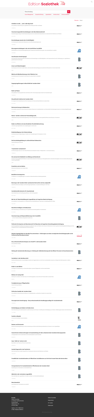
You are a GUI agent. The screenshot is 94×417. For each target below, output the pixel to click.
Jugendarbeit (48, 14)
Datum (81, 20)
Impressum (50, 405)
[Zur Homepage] (47, 3)
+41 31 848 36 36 (19, 408)
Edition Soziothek (52, 397)
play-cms (47, 412)
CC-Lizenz (50, 402)
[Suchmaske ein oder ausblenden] (91, 2)
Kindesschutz (56, 14)
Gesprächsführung (39, 14)
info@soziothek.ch (19, 409)
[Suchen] (68, 11)
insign (51, 412)
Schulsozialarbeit (65, 14)
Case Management (29, 14)
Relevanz (76, 20)
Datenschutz (51, 400)
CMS (43, 412)
